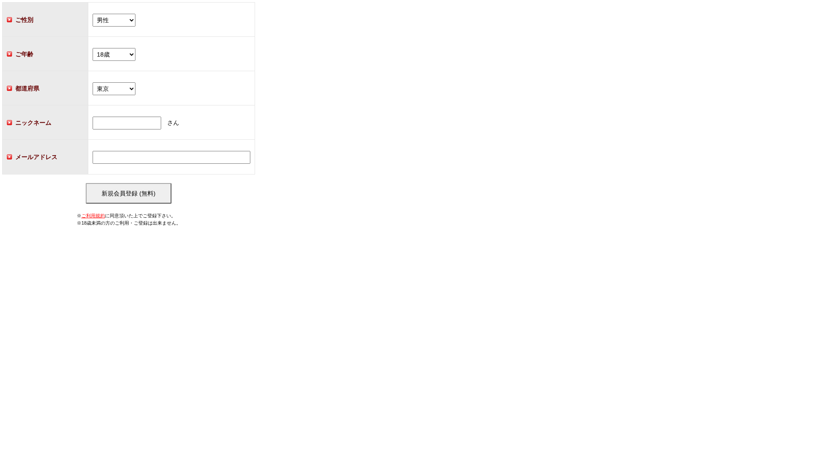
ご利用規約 (93, 215)
